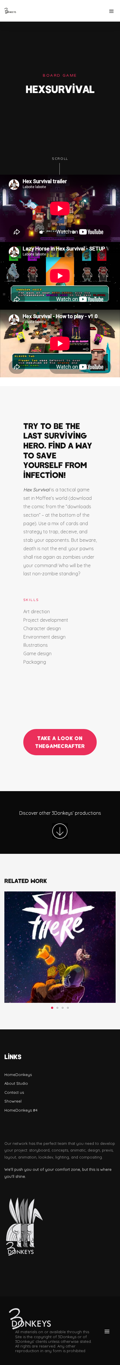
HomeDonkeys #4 (21, 1110)
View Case (60, 907)
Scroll (60, 159)
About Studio (16, 1083)
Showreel (13, 1101)
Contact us (14, 1092)
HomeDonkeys (18, 1074)
